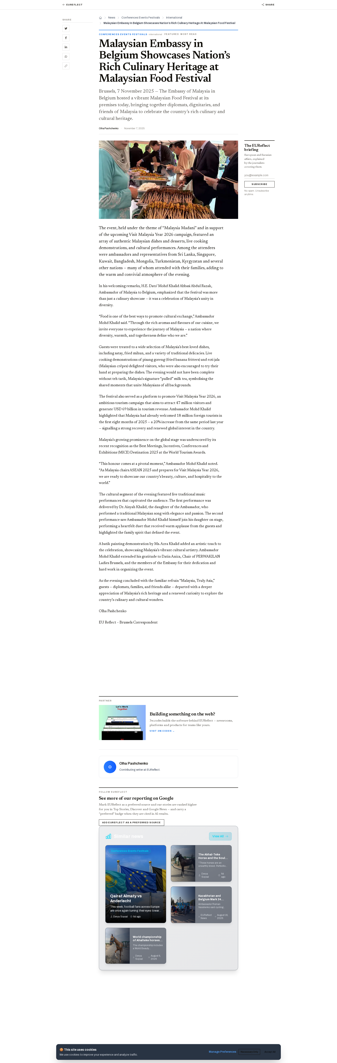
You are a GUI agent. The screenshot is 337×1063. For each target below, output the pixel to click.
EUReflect (74, 5)
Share (270, 5)
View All (218, 836)
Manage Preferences (222, 1051)
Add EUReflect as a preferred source (131, 822)
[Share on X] (65, 28)
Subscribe (259, 184)
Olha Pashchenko (109, 128)
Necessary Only (249, 1052)
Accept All (270, 1052)
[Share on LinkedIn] (65, 47)
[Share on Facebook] (65, 37)
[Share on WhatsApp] (65, 56)
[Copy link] (65, 65)
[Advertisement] (77, 132)
